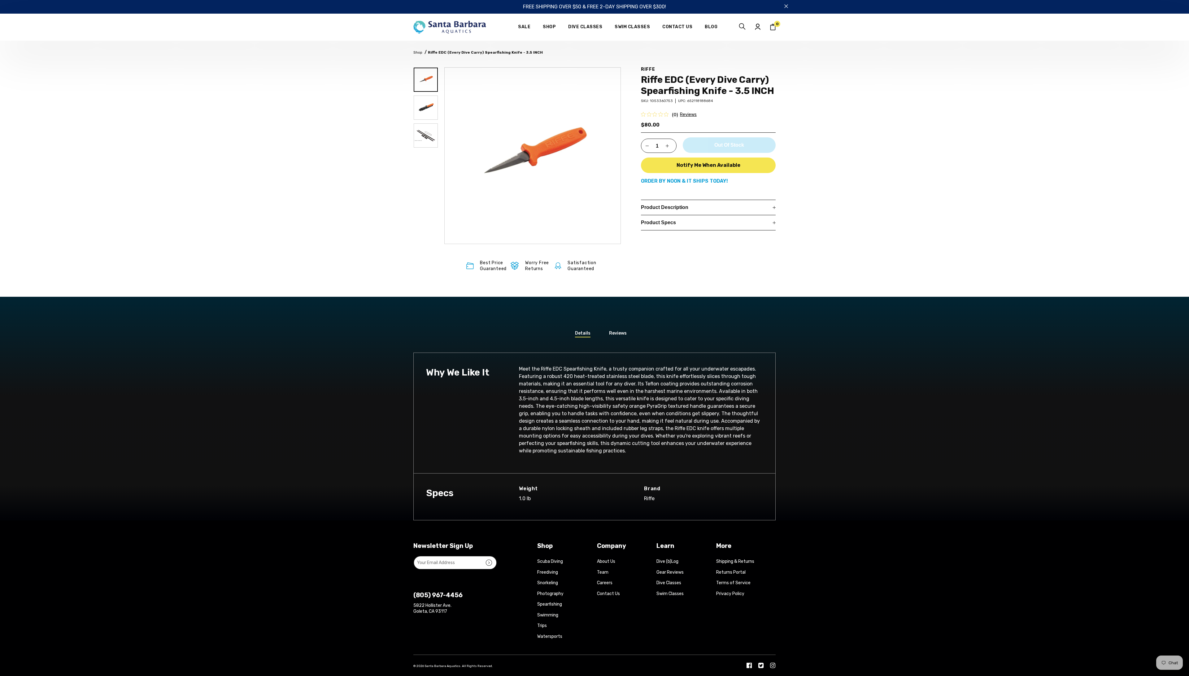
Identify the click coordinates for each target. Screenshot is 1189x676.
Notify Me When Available (708, 165)
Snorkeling (547, 582)
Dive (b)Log (667, 561)
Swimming (547, 615)
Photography (550, 593)
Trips (542, 625)
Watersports (549, 636)
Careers (604, 582)
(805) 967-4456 (438, 595)
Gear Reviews (670, 572)
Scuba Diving (550, 561)
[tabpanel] (532, 155)
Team (602, 572)
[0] (773, 27)
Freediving (547, 572)
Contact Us (608, 593)
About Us (606, 561)
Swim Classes (670, 593)
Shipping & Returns (735, 561)
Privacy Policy (730, 593)
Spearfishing (549, 604)
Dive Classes (668, 582)
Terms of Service (733, 582)
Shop (417, 52)
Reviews (688, 114)
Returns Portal (731, 572)
